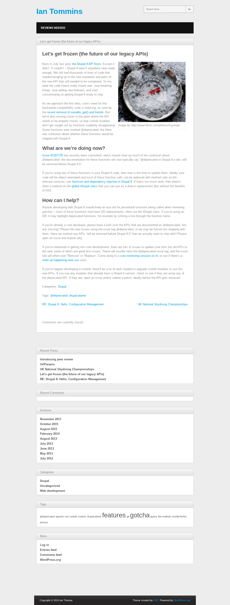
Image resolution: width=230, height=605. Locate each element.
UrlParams (47, 364)
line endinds (164, 516)
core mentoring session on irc (139, 255)
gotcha (140, 515)
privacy (44, 522)
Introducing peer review (56, 359)
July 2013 (46, 443)
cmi (67, 516)
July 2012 (46, 458)
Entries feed (48, 550)
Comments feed (51, 554)
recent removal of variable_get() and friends (75, 112)
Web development (52, 490)
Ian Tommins (59, 11)
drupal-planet (77, 295)
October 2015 (49, 424)
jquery (153, 516)
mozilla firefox (179, 516)
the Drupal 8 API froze (86, 64)
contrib (73, 516)
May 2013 (46, 453)
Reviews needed (53, 27)
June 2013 (47, 448)
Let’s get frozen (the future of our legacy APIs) (72, 374)
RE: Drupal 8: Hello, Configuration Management (73, 304)
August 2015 (48, 429)
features (114, 515)
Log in (44, 545)
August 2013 (48, 438)
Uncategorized (50, 486)
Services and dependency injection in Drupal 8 (102, 181)
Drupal (62, 286)
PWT (156, 600)
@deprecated (59, 295)
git (128, 516)
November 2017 (50, 419)
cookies (82, 516)
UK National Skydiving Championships (163, 304)
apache (60, 516)
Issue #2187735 (52, 155)
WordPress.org (50, 559)
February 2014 (50, 433)
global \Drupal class (84, 186)
